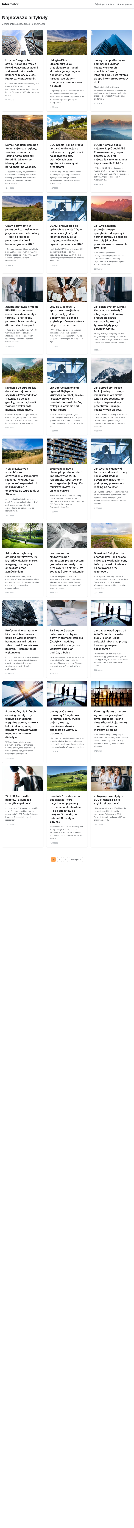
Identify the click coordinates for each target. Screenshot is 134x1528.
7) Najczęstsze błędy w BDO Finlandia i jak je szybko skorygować (109, 800)
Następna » (76, 859)
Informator (10, 4)
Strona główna (124, 4)
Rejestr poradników (104, 4)
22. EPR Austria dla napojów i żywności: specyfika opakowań (18, 800)
